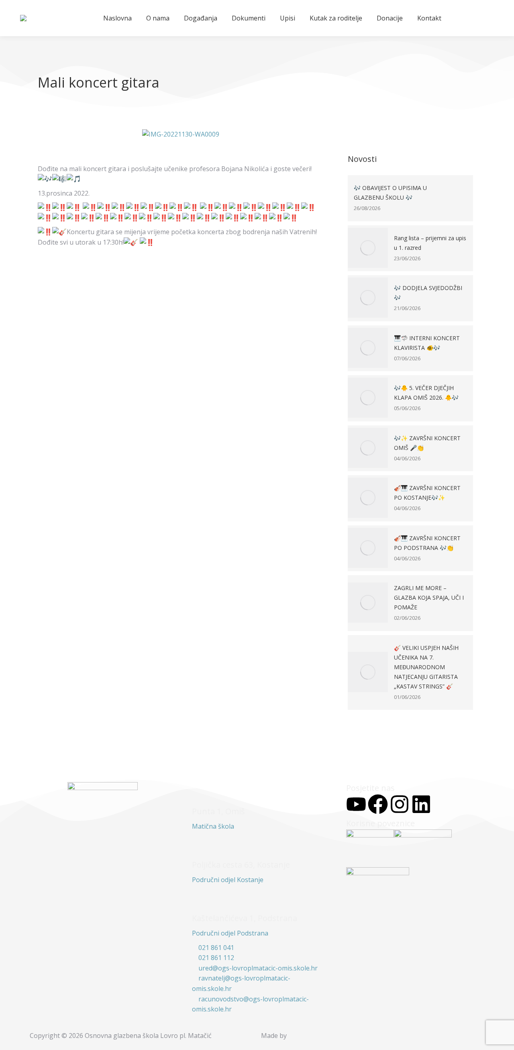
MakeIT (306, 1035)
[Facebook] (378, 804)
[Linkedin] (421, 804)
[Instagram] (400, 804)
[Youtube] (356, 804)
